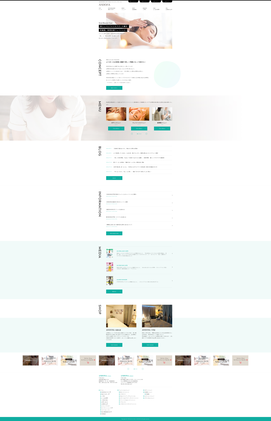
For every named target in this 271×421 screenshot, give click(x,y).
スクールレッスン (105, 409)
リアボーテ (123, 394)
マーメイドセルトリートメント (127, 400)
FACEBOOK (133, 1)
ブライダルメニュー (149, 398)
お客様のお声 (104, 404)
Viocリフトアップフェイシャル (127, 396)
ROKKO (156, 1)
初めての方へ (104, 394)
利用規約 (103, 413)
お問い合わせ (104, 402)
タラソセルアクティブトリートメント (129, 398)
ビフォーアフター (105, 406)
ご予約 (103, 396)
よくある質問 (104, 398)
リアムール (123, 402)
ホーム (101, 390)
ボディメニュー (148, 390)
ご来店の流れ (104, 400)
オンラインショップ (106, 408)
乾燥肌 (147, 394)
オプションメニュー (149, 396)
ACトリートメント (124, 392)
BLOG (167, 1)
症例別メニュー (148, 392)
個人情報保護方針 (105, 411)
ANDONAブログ (105, 392)
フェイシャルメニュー (124, 390)
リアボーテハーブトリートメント (128, 404)
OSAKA (145, 1)
